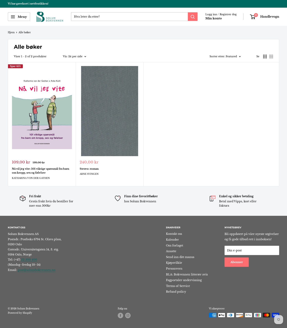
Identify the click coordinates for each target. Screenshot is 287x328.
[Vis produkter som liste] (271, 56)
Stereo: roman (89, 168)
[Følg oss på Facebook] (120, 315)
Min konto (213, 18)
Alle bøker (25, 32)
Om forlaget (174, 245)
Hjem (11, 32)
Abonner (236, 262)
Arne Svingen (89, 174)
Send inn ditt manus (180, 257)
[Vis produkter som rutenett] (265, 56)
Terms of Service (178, 286)
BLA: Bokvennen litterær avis (187, 274)
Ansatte (171, 251)
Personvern (174, 268)
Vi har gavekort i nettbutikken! (28, 3)
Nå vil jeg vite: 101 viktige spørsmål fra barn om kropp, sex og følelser (40, 170)
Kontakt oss (174, 234)
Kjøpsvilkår (174, 262)
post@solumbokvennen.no (36, 270)
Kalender (172, 239)
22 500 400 (29, 259)
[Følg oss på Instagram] (128, 315)
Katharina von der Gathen (31, 178)
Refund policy (176, 291)
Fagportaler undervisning (184, 280)
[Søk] (193, 17)
